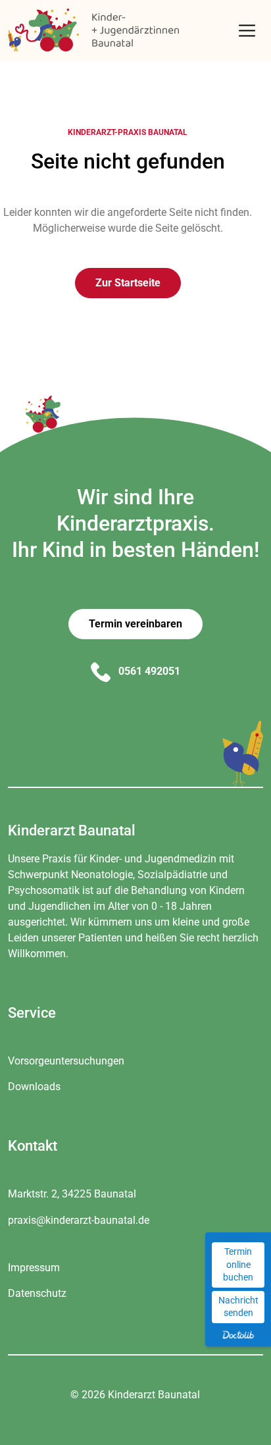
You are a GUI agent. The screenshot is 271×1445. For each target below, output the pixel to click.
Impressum (34, 1267)
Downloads (34, 1086)
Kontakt (32, 1145)
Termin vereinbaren (135, 623)
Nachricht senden (238, 1307)
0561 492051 (148, 671)
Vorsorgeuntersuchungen (66, 1061)
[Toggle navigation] (247, 30)
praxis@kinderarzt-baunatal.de (78, 1220)
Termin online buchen (238, 1264)
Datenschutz (37, 1293)
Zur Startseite (127, 282)
